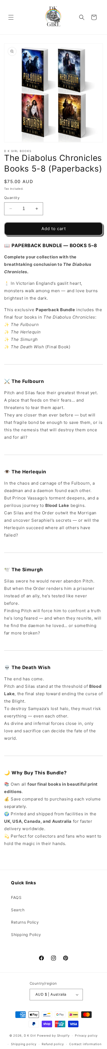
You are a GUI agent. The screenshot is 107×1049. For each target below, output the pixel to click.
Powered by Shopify (53, 1035)
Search (18, 909)
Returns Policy (25, 922)
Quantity (11, 197)
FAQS (16, 897)
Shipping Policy (26, 934)
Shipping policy (23, 1044)
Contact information (85, 1044)
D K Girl (30, 1035)
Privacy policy (86, 1035)
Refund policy (53, 1044)
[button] (11, 17)
